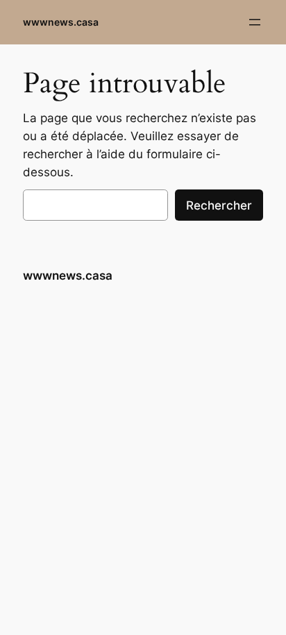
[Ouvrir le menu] (254, 22)
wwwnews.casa (61, 22)
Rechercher (219, 205)
